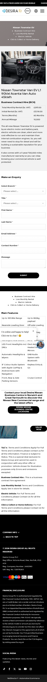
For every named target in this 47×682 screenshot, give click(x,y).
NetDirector (12, 678)
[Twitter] (14, 669)
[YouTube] (25, 669)
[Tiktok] (4, 669)
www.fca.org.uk (17, 642)
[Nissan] (27, 11)
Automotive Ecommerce (30, 678)
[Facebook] (9, 669)
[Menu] (42, 11)
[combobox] (23, 191)
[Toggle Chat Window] (40, 345)
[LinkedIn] (19, 669)
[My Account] (36, 11)
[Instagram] (30, 669)
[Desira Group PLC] (12, 10)
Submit (23, 275)
